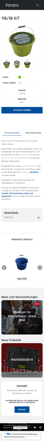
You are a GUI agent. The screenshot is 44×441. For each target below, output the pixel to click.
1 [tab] (22, 70)
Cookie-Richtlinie (20, 427)
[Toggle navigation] (37, 5)
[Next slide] (39, 317)
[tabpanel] (7, 64)
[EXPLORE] (22, 262)
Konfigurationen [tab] (33, 133)
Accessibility (26, 425)
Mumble (19, 429)
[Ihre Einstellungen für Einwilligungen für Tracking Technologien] (14, 437)
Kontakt (22, 410)
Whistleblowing (7, 427)
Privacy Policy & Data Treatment (13, 425)
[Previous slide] (4, 317)
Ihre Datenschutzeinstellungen (23, 434)
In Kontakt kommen (22, 110)
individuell (33, 172)
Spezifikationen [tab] (11, 133)
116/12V (22, 279)
